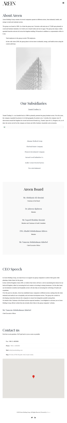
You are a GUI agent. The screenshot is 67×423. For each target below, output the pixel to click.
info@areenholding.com (16, 350)
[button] (33, 376)
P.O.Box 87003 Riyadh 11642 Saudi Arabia (21, 354)
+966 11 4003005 (15, 345)
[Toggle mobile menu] (63, 3)
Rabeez (48, 412)
